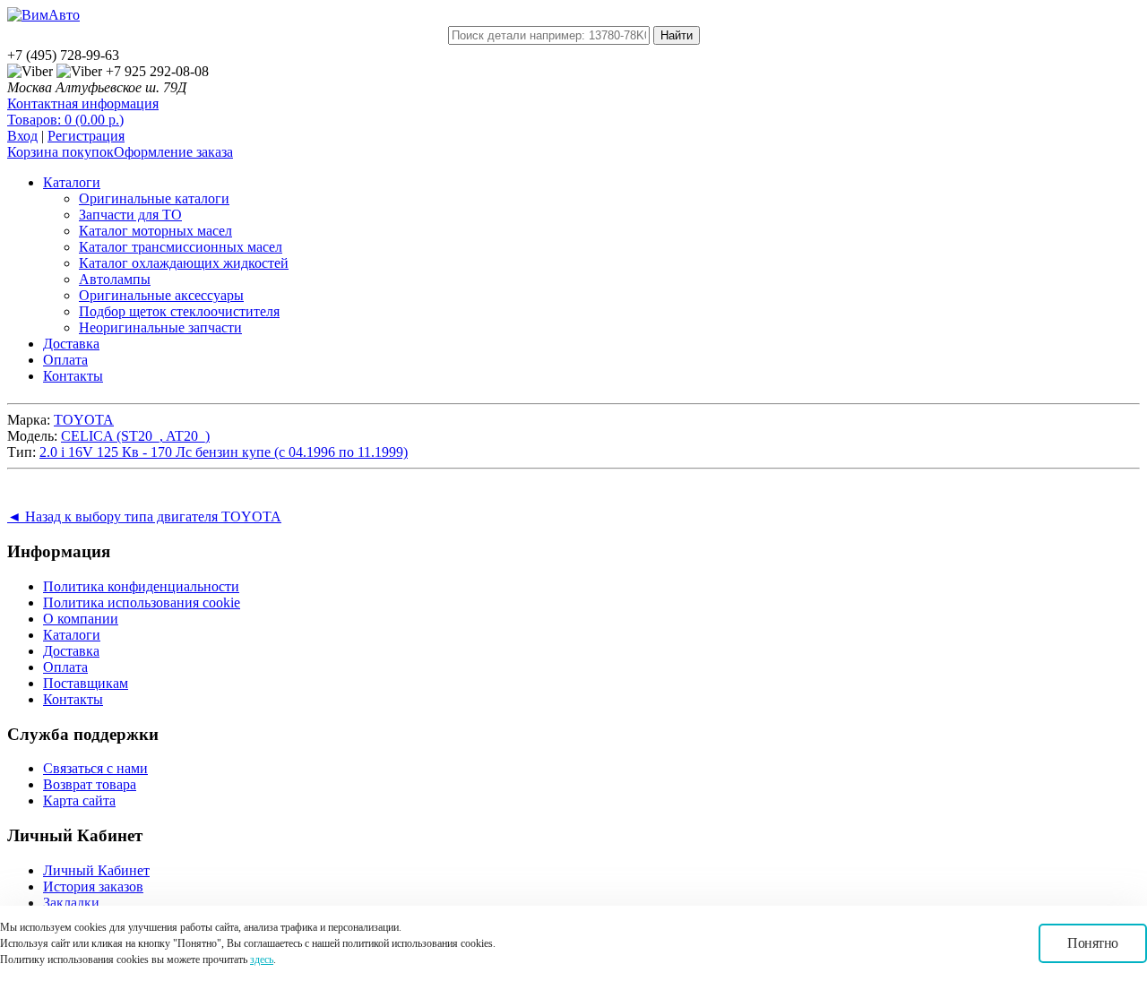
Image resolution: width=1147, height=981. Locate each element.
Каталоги (71, 182)
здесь (261, 959)
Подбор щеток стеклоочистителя (179, 311)
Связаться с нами (95, 768)
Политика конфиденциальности (141, 586)
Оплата (65, 359)
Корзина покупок (60, 151)
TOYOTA (84, 419)
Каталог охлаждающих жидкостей (184, 263)
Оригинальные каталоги (154, 198)
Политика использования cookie (141, 602)
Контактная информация (83, 103)
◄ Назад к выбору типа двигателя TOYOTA (144, 516)
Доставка (71, 343)
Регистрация (86, 135)
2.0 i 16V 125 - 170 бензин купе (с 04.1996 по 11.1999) (223, 452)
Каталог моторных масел (155, 230)
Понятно (1092, 943)
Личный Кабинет (96, 870)
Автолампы (115, 279)
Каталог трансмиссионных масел (180, 246)
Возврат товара (89, 784)
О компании (80, 618)
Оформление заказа (173, 151)
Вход (22, 135)
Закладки (71, 902)
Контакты (73, 375)
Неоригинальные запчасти (160, 327)
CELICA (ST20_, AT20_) (135, 435)
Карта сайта (79, 800)
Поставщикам (85, 683)
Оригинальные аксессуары (161, 295)
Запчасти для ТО (130, 214)
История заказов (93, 886)
